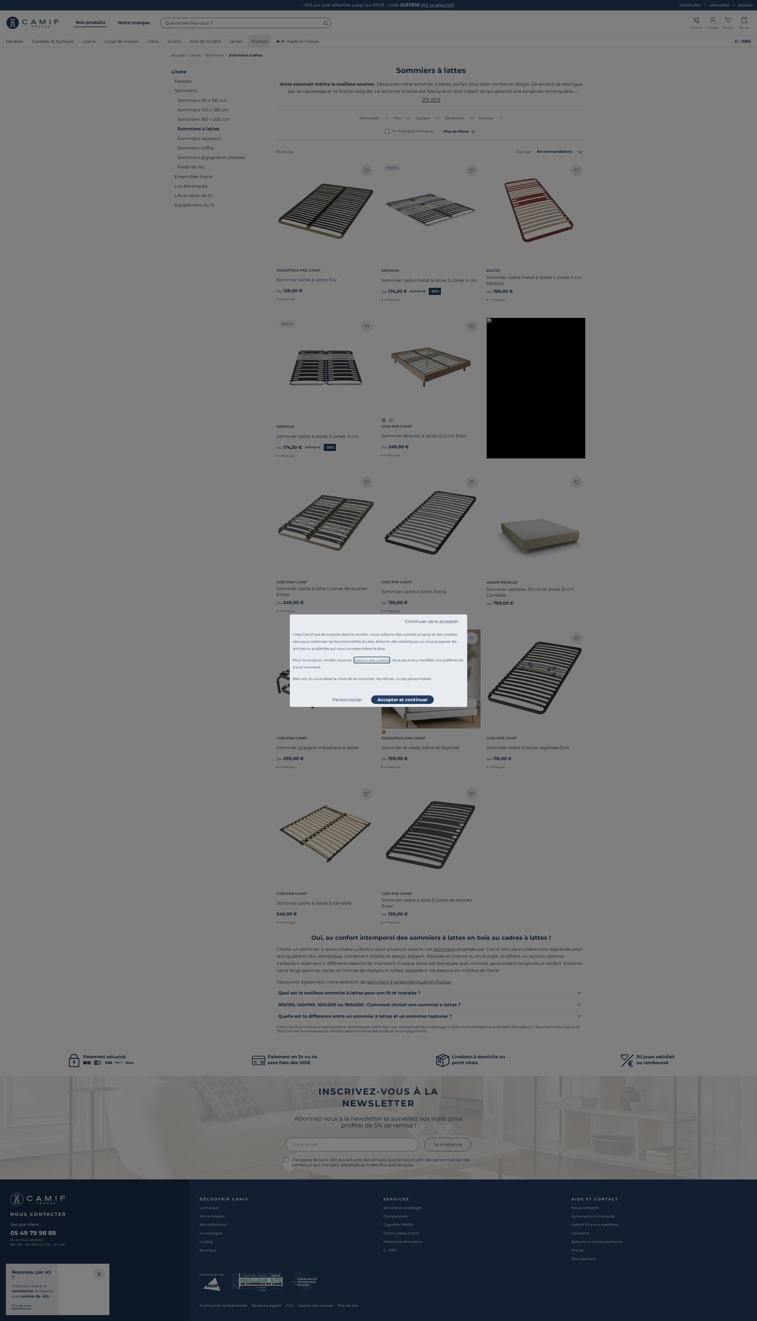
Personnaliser (347, 699)
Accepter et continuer (402, 699)
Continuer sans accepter (431, 621)
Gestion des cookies (371, 660)
